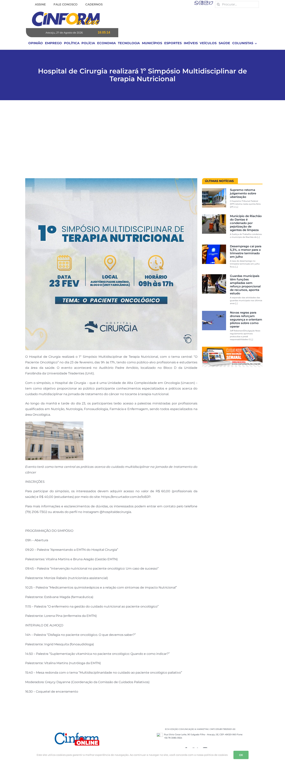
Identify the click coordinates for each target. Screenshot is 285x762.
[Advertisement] (142, 141)
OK (241, 755)
